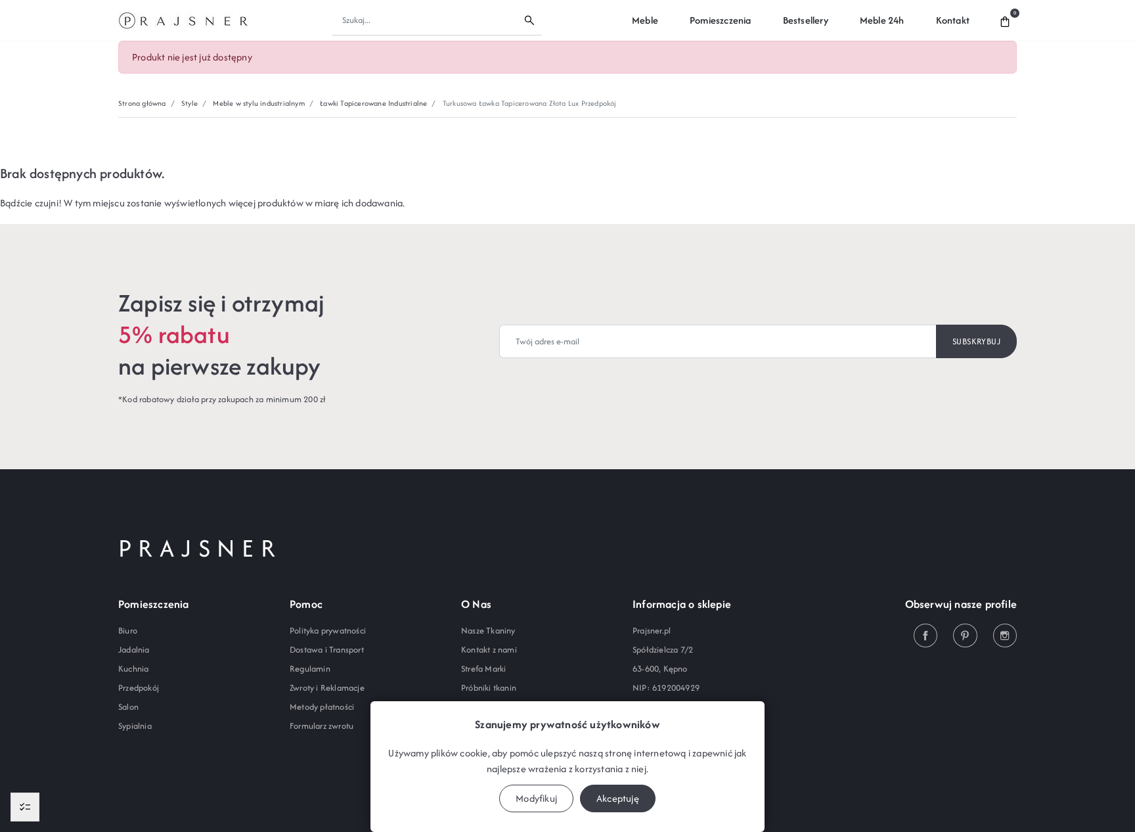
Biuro (127, 630)
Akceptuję (617, 798)
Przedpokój (138, 688)
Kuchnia (133, 668)
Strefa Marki (483, 668)
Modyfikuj (536, 798)
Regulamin (310, 668)
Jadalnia (134, 649)
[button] (1005, 20)
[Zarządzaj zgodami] (25, 807)
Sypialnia (135, 726)
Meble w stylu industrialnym (258, 103)
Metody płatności (322, 707)
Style (189, 103)
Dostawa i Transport (327, 649)
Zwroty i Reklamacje (327, 688)
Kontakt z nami (489, 649)
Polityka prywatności (328, 630)
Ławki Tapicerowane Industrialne (373, 103)
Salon (128, 707)
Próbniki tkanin (488, 688)
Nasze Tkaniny (488, 630)
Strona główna (142, 103)
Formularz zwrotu (321, 726)
